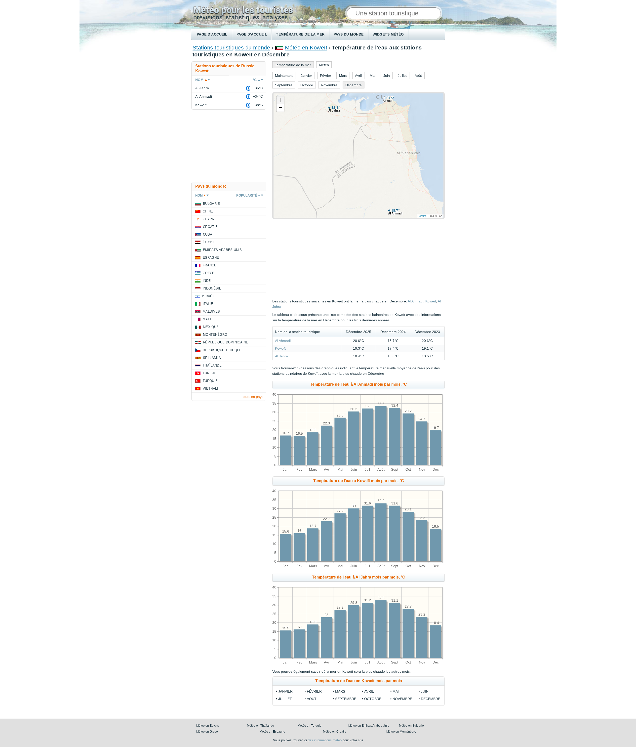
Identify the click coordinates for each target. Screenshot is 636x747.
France (209, 265)
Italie (208, 304)
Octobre (372, 699)
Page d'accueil (212, 34)
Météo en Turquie (309, 725)
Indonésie (212, 288)
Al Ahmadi (415, 301)
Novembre (402, 699)
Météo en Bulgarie (411, 725)
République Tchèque (222, 350)
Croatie (210, 227)
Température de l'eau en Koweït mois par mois (358, 681)
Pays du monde (349, 34)
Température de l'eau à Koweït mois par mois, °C (358, 481)
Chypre (210, 219)
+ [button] (280, 100)
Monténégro (215, 334)
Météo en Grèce (207, 731)
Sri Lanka (212, 358)
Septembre (345, 699)
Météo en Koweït (306, 47)
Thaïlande (212, 365)
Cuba (207, 234)
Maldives (211, 311)
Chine (208, 211)
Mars (340, 691)
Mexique (211, 327)
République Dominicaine (225, 342)
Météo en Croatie (334, 731)
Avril (369, 691)
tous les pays (253, 397)
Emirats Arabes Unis (222, 250)
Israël (208, 296)
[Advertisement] (399, 258)
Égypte (210, 242)
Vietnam (210, 388)
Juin (425, 691)
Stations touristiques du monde (231, 47)
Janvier (285, 691)
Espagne (211, 257)
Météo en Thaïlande (260, 725)
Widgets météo (388, 34)
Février (314, 691)
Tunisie (209, 373)
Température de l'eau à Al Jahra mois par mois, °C (358, 577)
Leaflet (422, 216)
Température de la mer (300, 34)
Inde (207, 281)
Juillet (285, 699)
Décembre (430, 699)
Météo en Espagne (272, 731)
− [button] (280, 108)
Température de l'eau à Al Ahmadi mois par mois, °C (358, 384)
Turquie (210, 381)
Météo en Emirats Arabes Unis (368, 725)
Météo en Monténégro (401, 731)
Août (312, 699)
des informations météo (325, 740)
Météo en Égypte (207, 725)
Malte (208, 319)
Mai (396, 691)
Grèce (209, 273)
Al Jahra (281, 356)
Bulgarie (211, 204)
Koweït (430, 301)
